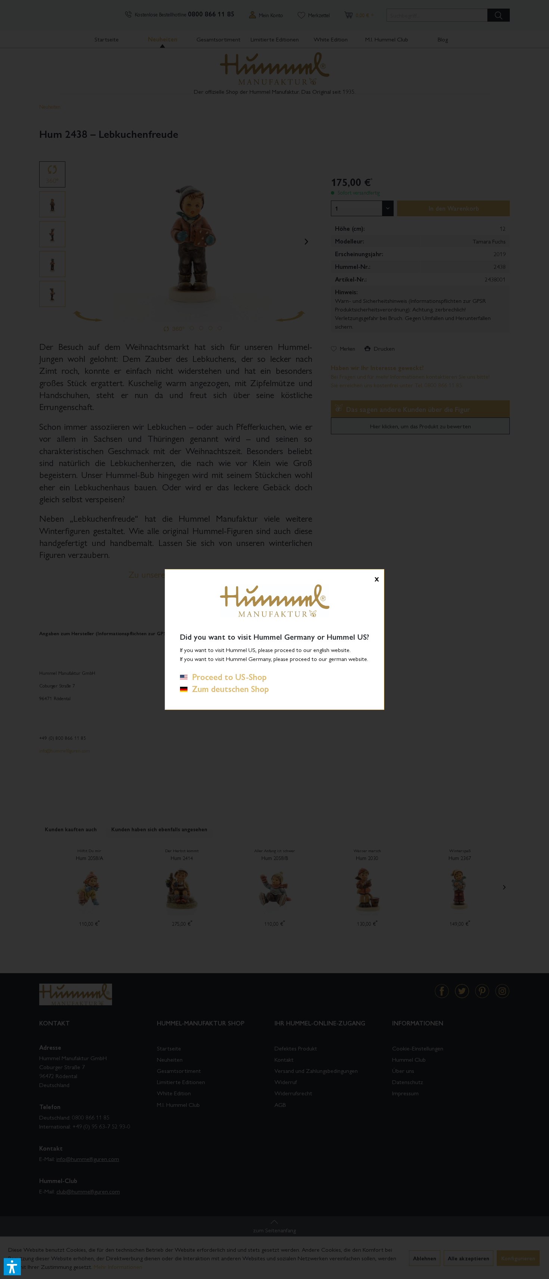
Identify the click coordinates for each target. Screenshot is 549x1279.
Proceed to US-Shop (227, 677)
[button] (12, 1266)
